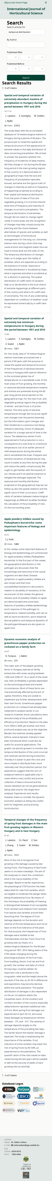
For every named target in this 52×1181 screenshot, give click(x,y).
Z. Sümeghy (25, 115)
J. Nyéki (9, 120)
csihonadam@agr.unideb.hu (26, 1145)
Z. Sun (34, 840)
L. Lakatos (10, 115)
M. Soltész (39, 115)
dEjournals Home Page (15, 2)
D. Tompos (10, 656)
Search (26, 77)
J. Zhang (9, 845)
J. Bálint (23, 656)
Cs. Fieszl (23, 840)
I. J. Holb (9, 539)
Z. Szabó (9, 343)
